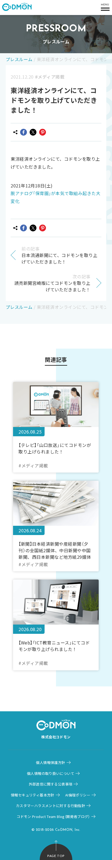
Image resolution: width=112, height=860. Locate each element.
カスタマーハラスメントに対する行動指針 (50, 805)
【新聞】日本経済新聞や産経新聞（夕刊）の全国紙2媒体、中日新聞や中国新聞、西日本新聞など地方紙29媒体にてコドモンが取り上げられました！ (54, 550)
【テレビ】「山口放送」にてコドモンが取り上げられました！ (54, 448)
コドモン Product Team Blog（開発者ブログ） (53, 816)
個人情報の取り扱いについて (50, 773)
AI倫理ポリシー (77, 795)
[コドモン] (17, 7)
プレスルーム (19, 59)
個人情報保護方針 (50, 762)
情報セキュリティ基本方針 (32, 795)
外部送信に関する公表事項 (51, 784)
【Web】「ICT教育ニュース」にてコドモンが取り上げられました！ (54, 645)
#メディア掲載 (49, 76)
